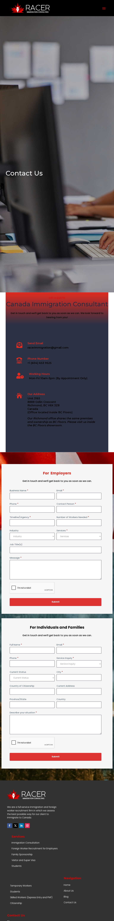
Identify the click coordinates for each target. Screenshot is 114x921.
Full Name (16, 644)
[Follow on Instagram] (27, 825)
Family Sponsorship (22, 854)
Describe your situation (23, 712)
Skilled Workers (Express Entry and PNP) (31, 897)
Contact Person (66, 503)
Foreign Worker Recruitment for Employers (35, 848)
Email (60, 490)
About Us (69, 890)
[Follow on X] (15, 825)
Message (16, 557)
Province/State (18, 699)
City (60, 671)
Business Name (19, 490)
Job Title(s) (16, 544)
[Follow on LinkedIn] (21, 825)
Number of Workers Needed (73, 517)
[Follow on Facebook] (9, 825)
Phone (14, 503)
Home (67, 884)
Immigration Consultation (25, 842)
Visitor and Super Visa (23, 860)
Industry (14, 530)
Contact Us (70, 902)
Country (61, 699)
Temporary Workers (21, 885)
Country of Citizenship (22, 685)
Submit (56, 601)
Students (17, 866)
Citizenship (16, 903)
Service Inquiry (65, 658)
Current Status (18, 671)
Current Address (66, 685)
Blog (66, 896)
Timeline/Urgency (20, 517)
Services (62, 530)
